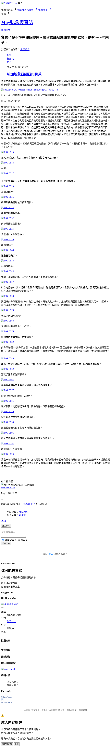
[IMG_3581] (7, 401)
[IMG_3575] (7, 331)
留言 (33, 504)
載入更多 (6, 526)
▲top (3, 520)
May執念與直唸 (17, 22)
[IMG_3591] (7, 433)
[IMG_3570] (7, 310)
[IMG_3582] (7, 342)
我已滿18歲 (7, 744)
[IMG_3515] (7, 152)
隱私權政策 (71, 710)
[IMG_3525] (7, 229)
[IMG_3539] (7, 239)
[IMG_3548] (7, 358)
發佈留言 (6, 543)
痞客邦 (26, 504)
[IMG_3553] (7, 296)
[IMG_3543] (7, 250)
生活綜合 (24, 49)
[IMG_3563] (7, 320)
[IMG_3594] (7, 454)
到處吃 (22, 515)
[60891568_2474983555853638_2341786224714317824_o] (29, 89)
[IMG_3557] (7, 282)
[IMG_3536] (7, 260)
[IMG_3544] (7, 271)
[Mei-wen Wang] (2, 699)
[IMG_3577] (7, 390)
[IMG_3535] (7, 197)
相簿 (9, 55)
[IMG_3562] (7, 369)
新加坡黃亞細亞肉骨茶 (24, 74)
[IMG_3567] (7, 379)
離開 (16, 744)
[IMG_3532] (7, 218)
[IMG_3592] (7, 443)
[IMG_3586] (7, 411)
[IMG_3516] (7, 162)
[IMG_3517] (7, 173)
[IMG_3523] (7, 186)
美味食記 (23, 512)
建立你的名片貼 (6, 702)
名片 (9, 62)
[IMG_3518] (7, 207)
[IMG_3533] (7, 422)
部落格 (10, 58)
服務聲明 (83, 710)
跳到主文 (5, 30)
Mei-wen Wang (8, 487)
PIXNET (34, 710)
